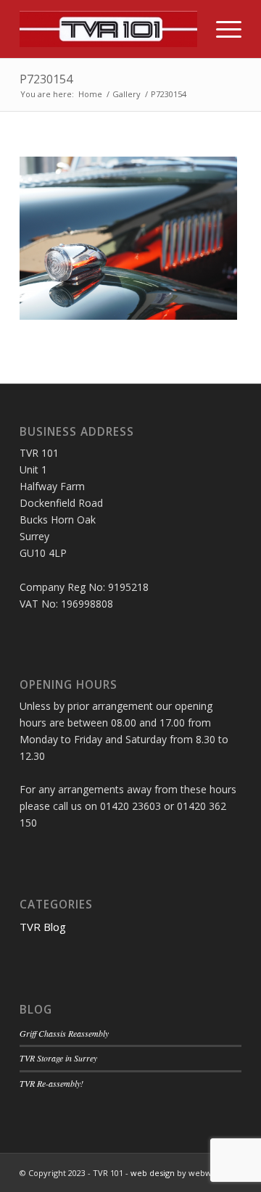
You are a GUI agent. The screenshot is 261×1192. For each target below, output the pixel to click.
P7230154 (46, 79)
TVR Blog (43, 926)
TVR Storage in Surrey (58, 1058)
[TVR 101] (108, 29)
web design (152, 1172)
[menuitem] (221, 29)
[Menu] (221, 29)
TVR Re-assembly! (51, 1083)
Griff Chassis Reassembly (64, 1033)
